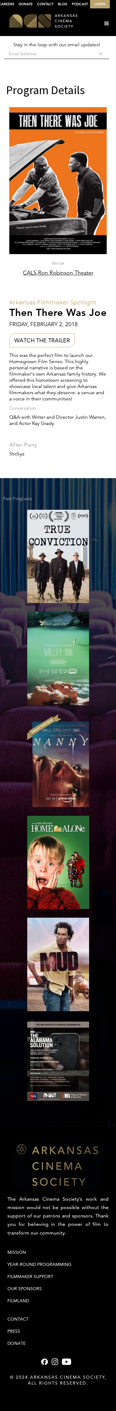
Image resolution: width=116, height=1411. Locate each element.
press (13, 1331)
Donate (16, 1343)
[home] (38, 21)
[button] (106, 23)
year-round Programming (39, 1264)
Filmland (18, 1301)
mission (16, 1252)
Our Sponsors (24, 1288)
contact (17, 1319)
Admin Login (58, 1395)
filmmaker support (30, 1276)
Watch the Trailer (42, 340)
